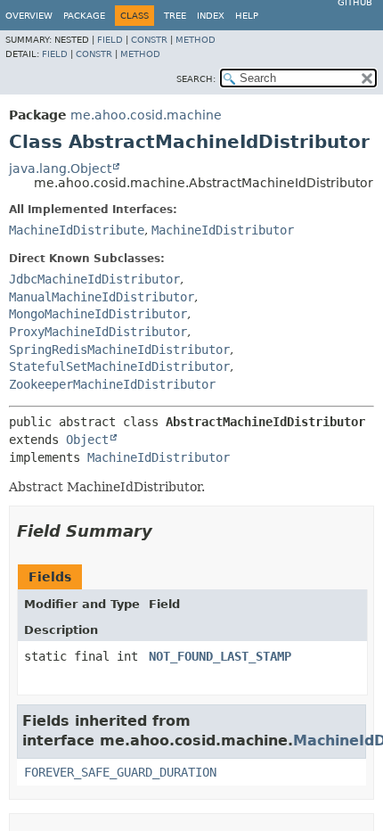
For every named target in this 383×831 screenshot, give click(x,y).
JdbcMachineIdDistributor (94, 279)
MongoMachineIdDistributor (98, 314)
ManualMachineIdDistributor (101, 297)
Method (195, 40)
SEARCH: (196, 79)
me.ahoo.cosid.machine (146, 115)
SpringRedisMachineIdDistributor (119, 349)
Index (210, 16)
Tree (175, 16)
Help (246, 16)
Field (110, 40)
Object (87, 439)
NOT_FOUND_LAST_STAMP (220, 656)
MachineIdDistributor (222, 230)
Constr (149, 40)
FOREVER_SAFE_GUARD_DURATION (120, 772)
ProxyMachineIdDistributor (98, 332)
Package (84, 16)
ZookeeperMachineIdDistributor (112, 384)
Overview (29, 16)
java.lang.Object (60, 168)
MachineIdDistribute (76, 230)
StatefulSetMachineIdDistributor (119, 366)
